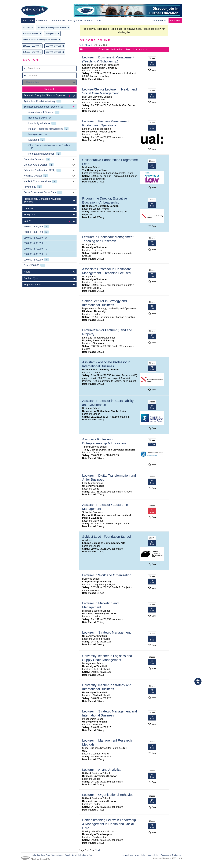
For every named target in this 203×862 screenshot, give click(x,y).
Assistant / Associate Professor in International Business (106, 364)
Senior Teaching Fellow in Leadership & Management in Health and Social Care (109, 824)
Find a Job (28, 20)
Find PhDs (41, 20)
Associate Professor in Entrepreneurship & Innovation (104, 441)
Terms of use (127, 855)
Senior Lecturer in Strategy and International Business (104, 303)
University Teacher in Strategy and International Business (106, 687)
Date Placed (85, 45)
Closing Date (101, 45)
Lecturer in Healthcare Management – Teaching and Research (109, 239)
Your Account (159, 20)
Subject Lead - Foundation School (106, 536)
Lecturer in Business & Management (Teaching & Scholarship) (108, 59)
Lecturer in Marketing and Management (100, 605)
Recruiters (175, 20)
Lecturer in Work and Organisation (106, 575)
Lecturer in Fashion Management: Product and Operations (106, 123)
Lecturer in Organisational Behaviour (108, 795)
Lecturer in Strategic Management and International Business (109, 713)
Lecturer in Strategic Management (106, 632)
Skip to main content (12, 2)
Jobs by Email (74, 20)
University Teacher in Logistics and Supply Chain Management (107, 658)
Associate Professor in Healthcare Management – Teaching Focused (106, 271)
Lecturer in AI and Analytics (101, 770)
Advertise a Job (92, 20)
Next (97, 850)
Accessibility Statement (171, 855)
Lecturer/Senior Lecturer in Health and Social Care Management (109, 91)
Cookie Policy (153, 855)
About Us (35, 859)
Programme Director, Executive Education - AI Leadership (104, 200)
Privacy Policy (140, 855)
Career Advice (57, 20)
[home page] (34, 11)
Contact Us (45, 859)
